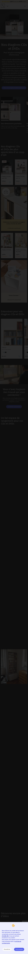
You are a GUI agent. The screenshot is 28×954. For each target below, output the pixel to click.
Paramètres (7, 949)
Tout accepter (19, 949)
